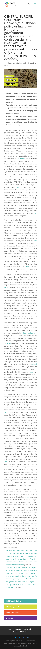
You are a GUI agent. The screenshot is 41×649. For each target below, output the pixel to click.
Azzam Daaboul (20, 646)
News (6, 66)
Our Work (27, 629)
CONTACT (24, 632)
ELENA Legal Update (13, 607)
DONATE (14, 632)
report (26, 497)
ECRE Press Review (13, 613)
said (27, 177)
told (35, 213)
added (34, 364)
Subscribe (9, 619)
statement (21, 159)
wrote (6, 287)
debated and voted (28, 333)
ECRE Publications (14, 629)
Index (9, 343)
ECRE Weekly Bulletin (13, 601)
